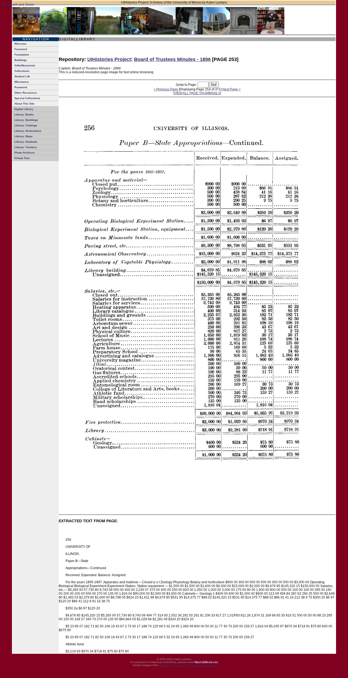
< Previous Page (166, 89)
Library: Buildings (26, 119)
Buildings (20, 60)
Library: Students (25, 141)
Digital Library (23, 109)
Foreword (20, 49)
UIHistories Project (109, 59)
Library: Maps (23, 136)
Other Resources (25, 92)
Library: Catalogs (25, 125)
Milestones (21, 81)
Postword (20, 87)
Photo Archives (24, 152)
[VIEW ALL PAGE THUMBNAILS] (197, 93)
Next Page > (231, 89)
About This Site (24, 103)
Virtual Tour (22, 158)
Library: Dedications (27, 130)
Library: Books (24, 114)
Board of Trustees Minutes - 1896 (172, 59)
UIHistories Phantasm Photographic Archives (187, 665)
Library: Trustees (25, 147)
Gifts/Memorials (24, 65)
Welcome (20, 43)
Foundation (21, 54)
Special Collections (27, 98)
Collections (21, 70)
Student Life (22, 76)
